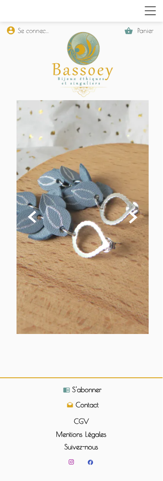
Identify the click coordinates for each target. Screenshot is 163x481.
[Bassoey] (90, 462)
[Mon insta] (71, 462)
